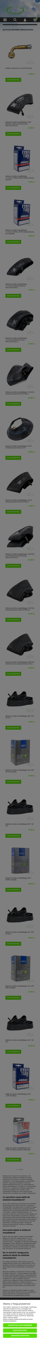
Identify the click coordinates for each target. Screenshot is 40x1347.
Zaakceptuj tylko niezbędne (20, 1325)
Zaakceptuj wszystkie (20, 1336)
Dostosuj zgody (20, 1330)
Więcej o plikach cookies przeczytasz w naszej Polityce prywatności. (18, 1320)
